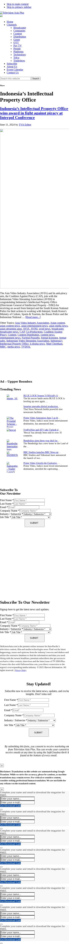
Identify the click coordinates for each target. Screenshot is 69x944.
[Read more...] (33, 317)
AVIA (26, 328)
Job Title (5, 517)
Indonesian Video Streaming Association (27, 340)
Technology (19, 54)
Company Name (9, 510)
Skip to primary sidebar (19, 7)
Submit (34, 523)
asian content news (10, 325)
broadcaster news (9, 331)
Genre (16, 39)
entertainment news (10, 337)
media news (13, 346)
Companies (19, 30)
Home (10, 21)
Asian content (57, 322)
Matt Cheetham (54, 343)
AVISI (34, 328)
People (17, 48)
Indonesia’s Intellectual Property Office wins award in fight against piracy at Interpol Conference (34, 113)
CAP (22, 331)
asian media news (58, 325)
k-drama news (37, 343)
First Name (7, 500)
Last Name (7, 503)
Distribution (19, 36)
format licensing (49, 337)
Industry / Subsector (11, 514)
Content (17, 33)
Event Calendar (15, 69)
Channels (12, 24)
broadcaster (57, 328)
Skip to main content (17, 4)
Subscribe (12, 63)
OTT (16, 42)
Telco (16, 57)
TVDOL (26, 346)
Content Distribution (28, 334)
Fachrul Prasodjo (31, 337)
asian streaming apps (11, 328)
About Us (12, 66)
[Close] (1, 809)
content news (47, 334)
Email (4, 507)
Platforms (18, 51)
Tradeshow (19, 60)
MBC (3, 346)
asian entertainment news (34, 325)
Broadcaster (19, 27)
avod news (44, 328)
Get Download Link (10, 805)
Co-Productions (34, 331)
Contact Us (13, 72)
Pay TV (17, 45)
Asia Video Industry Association (32, 322)
